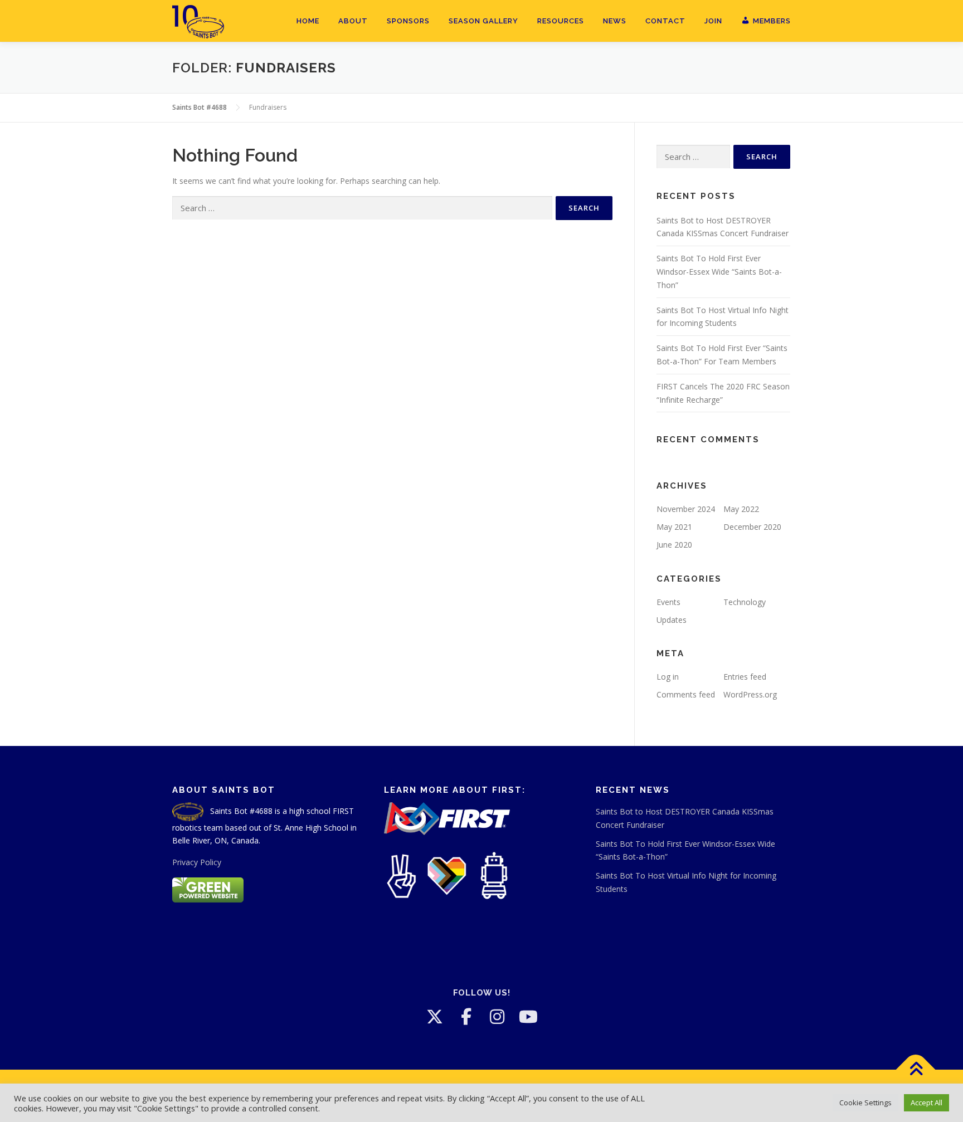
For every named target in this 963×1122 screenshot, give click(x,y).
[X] (434, 1016)
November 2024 (685, 509)
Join (713, 21)
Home (307, 21)
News (614, 21)
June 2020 (674, 544)
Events (668, 602)
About (353, 21)
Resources (560, 21)
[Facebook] (466, 1016)
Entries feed (744, 676)
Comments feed (685, 694)
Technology (744, 602)
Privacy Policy (196, 862)
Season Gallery (483, 21)
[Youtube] (528, 1016)
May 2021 (674, 526)
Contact (665, 21)
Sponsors (408, 21)
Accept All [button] (926, 1102)
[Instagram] (497, 1016)
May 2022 (741, 509)
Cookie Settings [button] (865, 1102)
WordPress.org (750, 694)
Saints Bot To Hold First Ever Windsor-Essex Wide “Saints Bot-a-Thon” (719, 271)
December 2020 (752, 526)
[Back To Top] (916, 1070)
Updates (671, 619)
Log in (667, 676)
